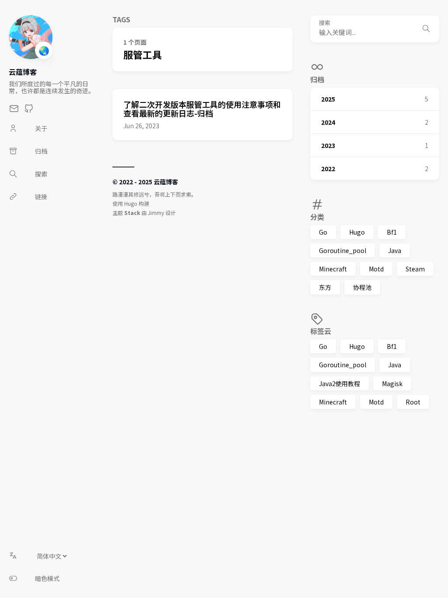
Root (413, 401)
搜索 (324, 23)
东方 (325, 287)
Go (323, 232)
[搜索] (426, 28)
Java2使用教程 (339, 383)
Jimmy (156, 212)
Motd (376, 268)
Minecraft (333, 268)
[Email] (14, 111)
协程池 (362, 287)
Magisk (392, 383)
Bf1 (392, 232)
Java (394, 250)
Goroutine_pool (342, 250)
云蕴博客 (23, 72)
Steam (415, 268)
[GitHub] (29, 111)
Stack (132, 212)
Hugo (357, 232)
